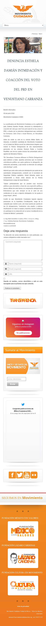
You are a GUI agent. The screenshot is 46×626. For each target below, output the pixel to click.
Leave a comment (10, 226)
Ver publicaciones (23, 333)
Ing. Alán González (11, 218)
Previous (34, 34)
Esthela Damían (13, 221)
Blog (37, 218)
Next (40, 34)
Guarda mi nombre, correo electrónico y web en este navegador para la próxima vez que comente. (23, 282)
